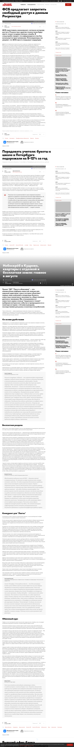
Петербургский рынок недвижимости (22, 138)
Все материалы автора (16, 26)
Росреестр (32, 46)
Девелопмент (54, 727)
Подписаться (45, 1)
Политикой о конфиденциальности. (26, 745)
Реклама (47, 4)
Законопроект (12, 138)
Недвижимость (44, 727)
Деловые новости (43, 245)
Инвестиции (59, 727)
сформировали (9, 235)
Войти (68, 4)
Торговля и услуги (36, 245)
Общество (32, 138)
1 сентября (26, 245)
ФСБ (3, 44)
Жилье (49, 727)
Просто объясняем (8, 727)
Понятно (70, 744)
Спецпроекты (15, 727)
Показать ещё (58, 52)
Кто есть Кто (53, 4)
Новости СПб (12, 245)
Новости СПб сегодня (19, 245)
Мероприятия (40, 4)
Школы (31, 245)
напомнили (12, 229)
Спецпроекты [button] (31, 4)
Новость (6, 138)
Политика (37, 138)
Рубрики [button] (23, 4)
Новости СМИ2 (5, 145)
